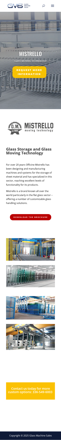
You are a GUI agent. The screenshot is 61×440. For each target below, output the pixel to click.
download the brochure (30, 217)
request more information (29, 72)
